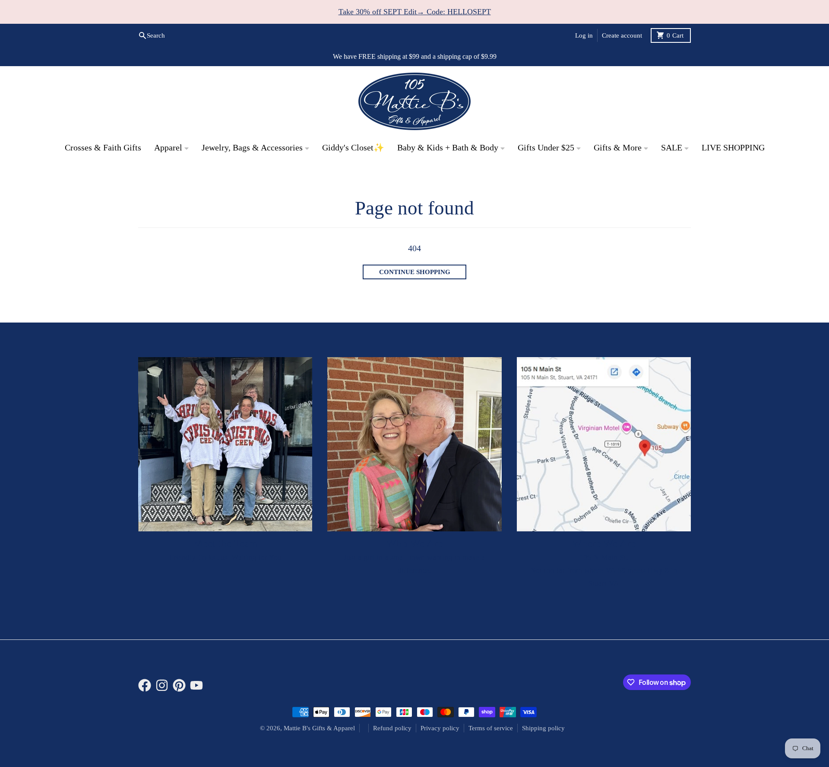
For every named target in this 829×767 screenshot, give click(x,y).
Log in (584, 35)
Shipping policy (543, 728)
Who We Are (414, 543)
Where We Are (604, 543)
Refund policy (392, 728)
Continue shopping (414, 271)
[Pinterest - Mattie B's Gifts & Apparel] (179, 685)
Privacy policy (440, 728)
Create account (622, 35)
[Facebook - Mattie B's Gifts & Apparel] (144, 685)
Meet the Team (225, 543)
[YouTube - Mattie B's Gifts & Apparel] (196, 685)
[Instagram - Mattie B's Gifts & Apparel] (161, 685)
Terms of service (490, 728)
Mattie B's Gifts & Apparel (319, 728)
